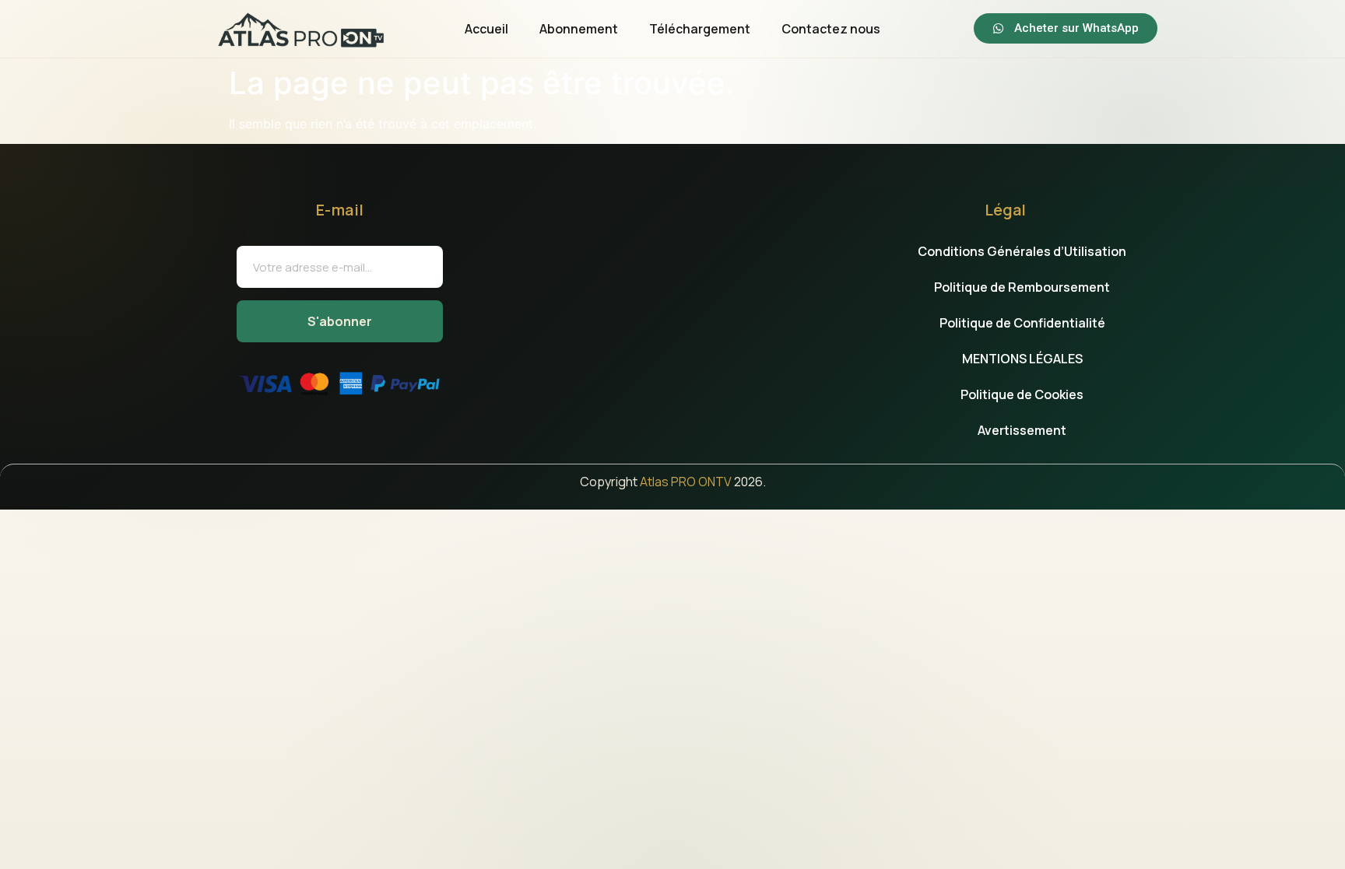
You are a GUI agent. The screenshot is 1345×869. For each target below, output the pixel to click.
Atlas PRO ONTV (686, 481)
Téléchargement (699, 28)
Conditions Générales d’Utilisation (1022, 251)
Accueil (486, 28)
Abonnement (578, 28)
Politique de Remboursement (1022, 287)
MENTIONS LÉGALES (1022, 358)
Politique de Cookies (1021, 394)
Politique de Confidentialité (1022, 322)
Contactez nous (830, 28)
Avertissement (1022, 430)
